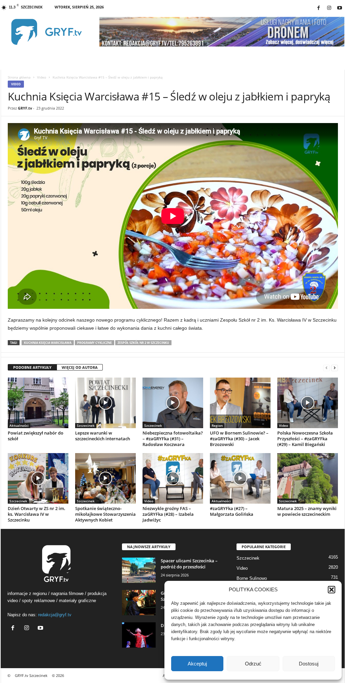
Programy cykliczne (94, 342)
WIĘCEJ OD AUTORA (80, 367)
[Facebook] (319, 8)
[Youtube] (340, 8)
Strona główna (19, 77)
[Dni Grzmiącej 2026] (139, 635)
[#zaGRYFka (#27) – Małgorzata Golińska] (240, 478)
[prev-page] (326, 367)
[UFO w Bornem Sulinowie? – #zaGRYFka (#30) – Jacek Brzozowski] (240, 403)
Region (217, 425)
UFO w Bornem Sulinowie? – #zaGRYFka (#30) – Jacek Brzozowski (239, 438)
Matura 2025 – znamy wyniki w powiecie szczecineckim (307, 511)
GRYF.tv (25, 108)
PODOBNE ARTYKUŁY (32, 367)
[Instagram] (329, 8)
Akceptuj (197, 663)
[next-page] (334, 367)
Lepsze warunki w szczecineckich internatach (102, 436)
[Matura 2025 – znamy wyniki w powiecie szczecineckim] (307, 478)
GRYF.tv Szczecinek (31, 675)
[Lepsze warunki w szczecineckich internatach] (105, 403)
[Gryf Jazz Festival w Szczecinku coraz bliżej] (139, 602)
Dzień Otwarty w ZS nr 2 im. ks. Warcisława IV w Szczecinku (36, 514)
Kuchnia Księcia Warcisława (47, 342)
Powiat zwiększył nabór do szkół (35, 436)
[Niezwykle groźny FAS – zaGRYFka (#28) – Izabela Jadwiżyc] (173, 478)
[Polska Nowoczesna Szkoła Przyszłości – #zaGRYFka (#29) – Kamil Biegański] (307, 403)
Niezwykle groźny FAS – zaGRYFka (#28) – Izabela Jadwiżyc (168, 514)
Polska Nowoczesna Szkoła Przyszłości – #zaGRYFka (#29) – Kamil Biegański (305, 438)
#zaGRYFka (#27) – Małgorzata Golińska (231, 511)
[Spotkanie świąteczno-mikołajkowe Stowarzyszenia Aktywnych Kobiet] (105, 478)
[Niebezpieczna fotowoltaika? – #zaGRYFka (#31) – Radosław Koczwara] (173, 403)
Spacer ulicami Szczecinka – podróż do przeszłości (189, 564)
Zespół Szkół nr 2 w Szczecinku (143, 342)
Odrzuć (253, 663)
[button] (331, 589)
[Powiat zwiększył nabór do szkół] (38, 403)
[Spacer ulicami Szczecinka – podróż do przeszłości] (139, 570)
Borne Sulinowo (252, 578)
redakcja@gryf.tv (54, 614)
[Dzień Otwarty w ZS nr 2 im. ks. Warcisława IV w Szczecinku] (38, 478)
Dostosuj (308, 663)
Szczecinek (86, 425)
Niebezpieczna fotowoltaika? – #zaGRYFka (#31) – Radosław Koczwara (173, 438)
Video (41, 77)
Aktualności (19, 425)
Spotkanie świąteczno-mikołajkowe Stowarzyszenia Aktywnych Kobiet (105, 514)
